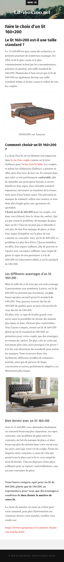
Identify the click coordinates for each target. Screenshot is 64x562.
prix (51, 293)
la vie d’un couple (20, 160)
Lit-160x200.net (32, 12)
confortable (44, 177)
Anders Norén (48, 555)
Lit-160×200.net (23, 555)
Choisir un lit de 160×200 (19, 212)
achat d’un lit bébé (33, 164)
